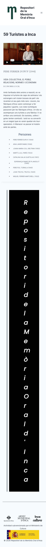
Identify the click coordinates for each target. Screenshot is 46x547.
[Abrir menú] (41, 12)
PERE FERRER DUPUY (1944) (19, 71)
